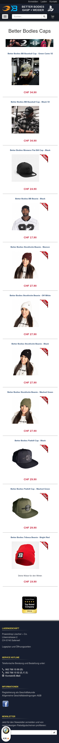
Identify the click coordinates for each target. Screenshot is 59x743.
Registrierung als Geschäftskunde (18, 692)
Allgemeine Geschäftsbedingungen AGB (21, 695)
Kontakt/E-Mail (12, 675)
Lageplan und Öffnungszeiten (16, 646)
